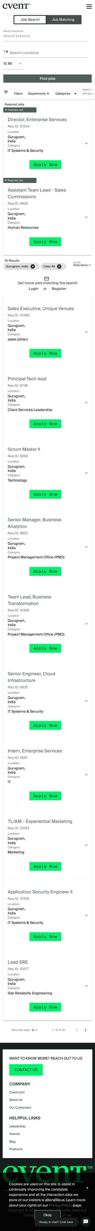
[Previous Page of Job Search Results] (76, 1030)
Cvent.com (17, 1092)
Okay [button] (48, 1215)
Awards (14, 1134)
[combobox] (45, 35)
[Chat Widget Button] (86, 1222)
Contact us (26, 1069)
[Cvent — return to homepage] (16, 6)
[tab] (30, 19)
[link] (47, 142)
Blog (12, 1141)
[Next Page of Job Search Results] (85, 1030)
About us (15, 1100)
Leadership (17, 1126)
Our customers (20, 1107)
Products (15, 1149)
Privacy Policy (60, 1205)
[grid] (34, 266)
